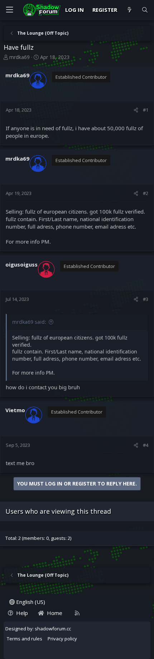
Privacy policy (62, 638)
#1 (145, 110)
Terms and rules (24, 638)
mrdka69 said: (29, 321)
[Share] (135, 110)
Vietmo (15, 410)
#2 (145, 193)
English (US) (30, 601)
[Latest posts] (129, 10)
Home (54, 612)
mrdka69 (19, 57)
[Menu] (9, 10)
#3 (145, 299)
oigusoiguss (21, 264)
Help (22, 612)
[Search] (145, 10)
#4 (145, 445)
